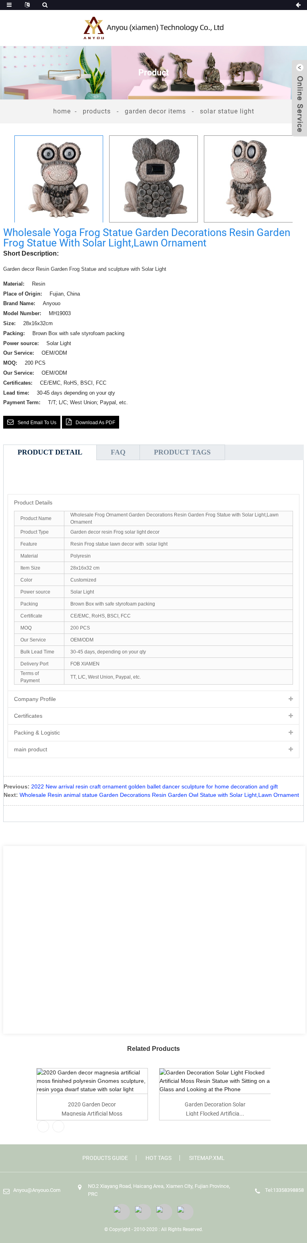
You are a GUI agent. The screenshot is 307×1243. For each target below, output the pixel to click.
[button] (299, 179)
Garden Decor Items (155, 111)
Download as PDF (95, 422)
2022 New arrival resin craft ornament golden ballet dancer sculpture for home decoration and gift (154, 786)
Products (97, 111)
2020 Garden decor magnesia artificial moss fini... (92, 1108)
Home (62, 111)
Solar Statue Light (227, 111)
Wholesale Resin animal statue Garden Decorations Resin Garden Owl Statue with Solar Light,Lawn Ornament (159, 795)
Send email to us (37, 422)
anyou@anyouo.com (36, 1190)
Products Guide (105, 1158)
